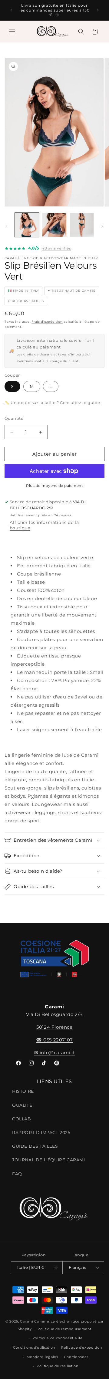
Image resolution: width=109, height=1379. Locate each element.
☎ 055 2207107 (54, 1040)
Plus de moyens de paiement (54, 485)
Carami (26, 1321)
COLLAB (21, 1119)
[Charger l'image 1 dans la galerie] (27, 225)
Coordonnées (76, 1357)
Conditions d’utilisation (34, 1347)
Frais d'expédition (47, 322)
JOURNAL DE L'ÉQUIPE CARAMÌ (48, 1160)
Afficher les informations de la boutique (44, 525)
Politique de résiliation (57, 1366)
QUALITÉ (22, 1105)
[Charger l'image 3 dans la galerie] (82, 225)
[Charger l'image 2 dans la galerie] (54, 225)
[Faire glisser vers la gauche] (6, 226)
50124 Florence (54, 1027)
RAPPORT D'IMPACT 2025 (41, 1132)
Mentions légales (42, 1357)
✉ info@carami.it (54, 1052)
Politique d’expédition (81, 1347)
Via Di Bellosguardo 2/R (54, 1014)
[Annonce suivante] (97, 10)
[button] (12, 31)
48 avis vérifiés (56, 248)
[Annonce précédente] (11, 10)
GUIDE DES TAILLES (35, 1146)
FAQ (17, 1174)
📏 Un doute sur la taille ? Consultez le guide (52, 402)
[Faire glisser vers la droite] (102, 226)
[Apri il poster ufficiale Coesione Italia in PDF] (54, 960)
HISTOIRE (23, 1091)
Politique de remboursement (64, 1329)
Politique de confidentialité (57, 1338)
